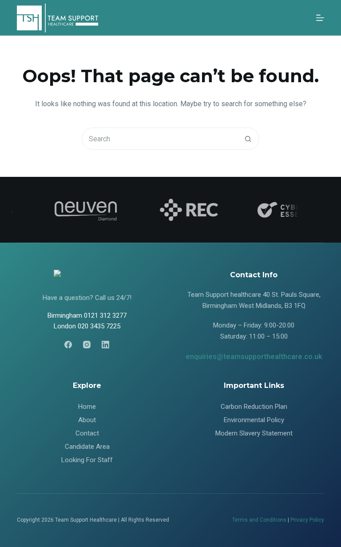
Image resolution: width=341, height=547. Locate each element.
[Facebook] (68, 344)
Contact (87, 433)
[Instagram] (87, 344)
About (87, 420)
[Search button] (248, 139)
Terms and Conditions (259, 520)
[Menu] (320, 18)
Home (87, 407)
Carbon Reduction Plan (254, 407)
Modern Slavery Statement (254, 433)
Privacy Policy (307, 520)
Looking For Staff (87, 460)
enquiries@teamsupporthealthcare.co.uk (254, 356)
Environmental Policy (254, 420)
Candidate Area (87, 447)
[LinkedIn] (105, 344)
